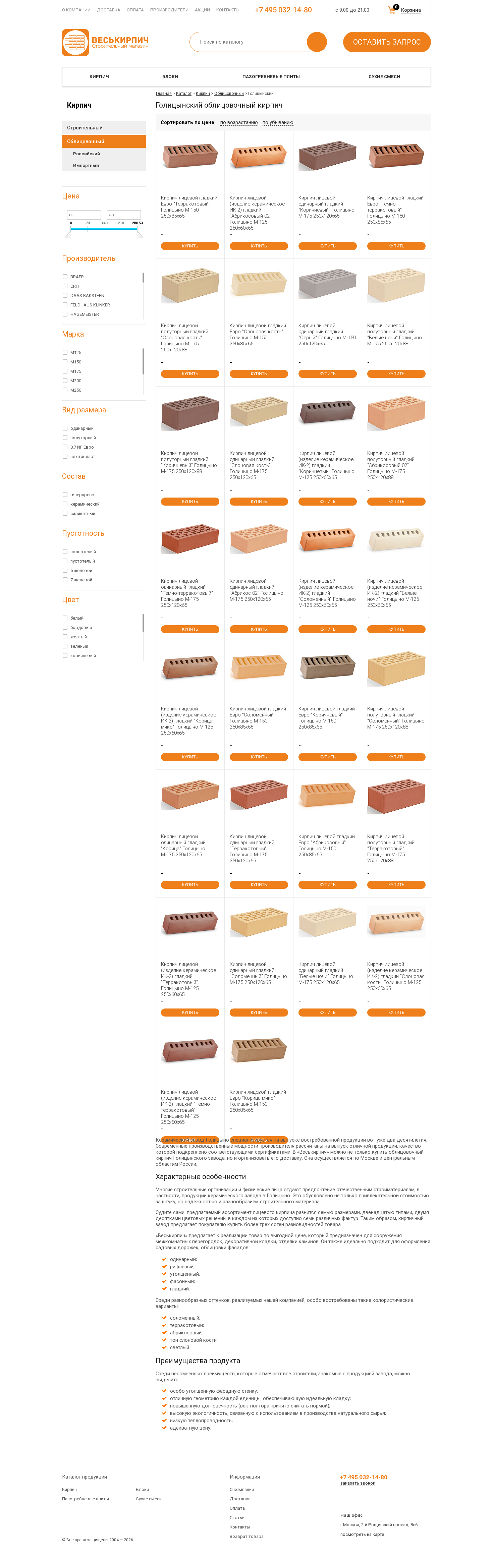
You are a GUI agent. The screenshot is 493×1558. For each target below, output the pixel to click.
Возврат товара (247, 1536)
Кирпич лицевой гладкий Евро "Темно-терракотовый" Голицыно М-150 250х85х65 (395, 210)
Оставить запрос (387, 42)
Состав (74, 476)
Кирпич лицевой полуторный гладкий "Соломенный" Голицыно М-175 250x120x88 (396, 718)
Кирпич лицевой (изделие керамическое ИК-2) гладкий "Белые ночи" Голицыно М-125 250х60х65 (394, 593)
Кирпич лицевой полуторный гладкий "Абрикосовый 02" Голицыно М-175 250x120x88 (391, 465)
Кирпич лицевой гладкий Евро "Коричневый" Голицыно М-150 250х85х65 (326, 718)
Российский (86, 153)
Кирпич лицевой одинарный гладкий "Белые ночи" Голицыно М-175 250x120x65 (325, 973)
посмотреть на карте (362, 1534)
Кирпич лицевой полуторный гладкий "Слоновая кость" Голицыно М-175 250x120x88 (184, 338)
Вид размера (84, 410)
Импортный (86, 165)
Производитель (88, 258)
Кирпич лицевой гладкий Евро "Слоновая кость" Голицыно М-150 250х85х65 (258, 335)
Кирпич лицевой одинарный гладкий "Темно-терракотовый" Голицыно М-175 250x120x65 (187, 593)
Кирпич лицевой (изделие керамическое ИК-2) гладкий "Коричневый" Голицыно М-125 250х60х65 (326, 465)
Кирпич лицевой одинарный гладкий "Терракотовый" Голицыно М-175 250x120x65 (252, 848)
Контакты (227, 9)
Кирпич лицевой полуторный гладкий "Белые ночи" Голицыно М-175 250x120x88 (394, 335)
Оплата (135, 9)
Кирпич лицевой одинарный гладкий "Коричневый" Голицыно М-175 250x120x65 (326, 207)
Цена (70, 196)
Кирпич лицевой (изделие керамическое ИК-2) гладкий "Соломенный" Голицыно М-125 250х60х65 (327, 593)
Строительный (85, 128)
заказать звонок (357, 1483)
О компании (76, 9)
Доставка (108, 9)
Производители (169, 9)
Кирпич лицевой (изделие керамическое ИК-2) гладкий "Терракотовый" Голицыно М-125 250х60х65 (188, 979)
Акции (202, 9)
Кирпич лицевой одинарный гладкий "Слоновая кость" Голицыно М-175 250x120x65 (252, 465)
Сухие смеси (384, 76)
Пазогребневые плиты (271, 76)
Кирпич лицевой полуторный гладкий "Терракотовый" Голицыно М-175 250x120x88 (391, 848)
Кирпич (99, 76)
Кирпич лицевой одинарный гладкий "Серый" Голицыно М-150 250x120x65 (327, 335)
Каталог (183, 93)
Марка (73, 334)
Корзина (411, 10)
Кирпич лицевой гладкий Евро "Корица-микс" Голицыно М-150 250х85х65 (258, 1101)
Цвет (70, 599)
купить (190, 246)
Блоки (170, 76)
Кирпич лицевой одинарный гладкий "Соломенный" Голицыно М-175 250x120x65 (258, 973)
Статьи (237, 1517)
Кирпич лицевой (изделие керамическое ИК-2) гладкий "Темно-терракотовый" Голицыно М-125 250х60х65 (188, 1107)
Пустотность (83, 533)
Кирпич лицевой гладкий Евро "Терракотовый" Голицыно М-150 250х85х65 (189, 207)
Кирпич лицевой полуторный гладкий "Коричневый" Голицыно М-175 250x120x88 (189, 462)
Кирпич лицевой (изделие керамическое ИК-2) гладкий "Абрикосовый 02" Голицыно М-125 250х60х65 (257, 213)
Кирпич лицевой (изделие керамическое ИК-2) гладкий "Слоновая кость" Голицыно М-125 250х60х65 (396, 976)
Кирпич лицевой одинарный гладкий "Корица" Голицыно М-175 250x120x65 (183, 845)
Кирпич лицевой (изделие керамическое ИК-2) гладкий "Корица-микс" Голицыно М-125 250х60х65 (188, 721)
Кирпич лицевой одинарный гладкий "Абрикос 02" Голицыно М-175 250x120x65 (256, 590)
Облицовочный (229, 93)
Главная (164, 93)
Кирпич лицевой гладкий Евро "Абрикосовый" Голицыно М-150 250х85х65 (326, 845)
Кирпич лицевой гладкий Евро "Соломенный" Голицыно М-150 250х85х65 (258, 718)
